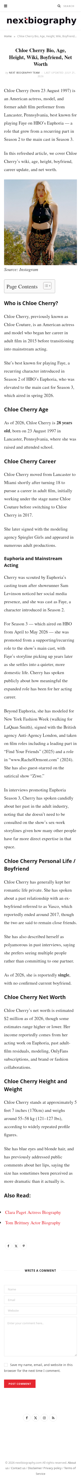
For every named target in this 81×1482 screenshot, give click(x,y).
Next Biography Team (24, 72)
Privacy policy (52, 1468)
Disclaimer (35, 1468)
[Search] (59, 5)
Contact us (18, 1468)
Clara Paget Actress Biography (33, 1212)
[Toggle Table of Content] (45, 286)
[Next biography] (40, 21)
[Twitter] (16, 1246)
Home (8, 36)
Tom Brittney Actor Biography (33, 1223)
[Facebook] (8, 1246)
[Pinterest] (23, 1246)
